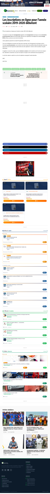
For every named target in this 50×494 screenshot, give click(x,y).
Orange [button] (39, 69)
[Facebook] (2, 470)
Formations (28, 472)
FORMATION (34, 10)
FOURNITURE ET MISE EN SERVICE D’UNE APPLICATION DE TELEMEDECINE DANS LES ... (11, 216)
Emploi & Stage (29, 466)
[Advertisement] (25, 94)
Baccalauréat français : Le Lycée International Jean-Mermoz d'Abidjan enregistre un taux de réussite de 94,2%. (33, 75)
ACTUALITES (10, 10)
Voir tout (44, 179)
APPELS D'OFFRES (22, 10)
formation (44, 34)
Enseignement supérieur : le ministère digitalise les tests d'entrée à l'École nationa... (36, 452)
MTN (4, 38)
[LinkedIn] (5, 470)
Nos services (4, 478)
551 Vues (4, 432)
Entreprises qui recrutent (7, 481)
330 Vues (28, 432)
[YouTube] (8, 470)
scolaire (26, 51)
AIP (6, 26)
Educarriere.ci (6, 491)
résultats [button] (22, 69)
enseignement (17, 34)
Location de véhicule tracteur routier (10, 392)
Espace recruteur (5, 486)
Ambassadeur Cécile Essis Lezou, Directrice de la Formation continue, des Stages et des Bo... (13, 452)
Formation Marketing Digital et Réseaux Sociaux (16, 338)
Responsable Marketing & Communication (14, 284)
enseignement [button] (15, 69)
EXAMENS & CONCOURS (42, 10)
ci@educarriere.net (31, 482)
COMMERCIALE (9, 301)
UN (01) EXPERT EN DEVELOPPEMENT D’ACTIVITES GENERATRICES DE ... (20, 276)
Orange (43, 36)
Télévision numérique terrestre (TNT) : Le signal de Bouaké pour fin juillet (16, 75)
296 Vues (5, 454)
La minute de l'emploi (30, 469)
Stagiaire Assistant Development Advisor (14, 256)
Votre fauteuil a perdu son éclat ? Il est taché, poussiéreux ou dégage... (16, 363)
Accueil (4, 16)
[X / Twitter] (11, 470)
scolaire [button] (34, 69)
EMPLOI (16, 10)
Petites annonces (5, 480)
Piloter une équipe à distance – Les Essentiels (15, 322)
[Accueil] (6, 11)
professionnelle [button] (6, 69)
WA (45, 367)
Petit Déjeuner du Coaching (12, 330)
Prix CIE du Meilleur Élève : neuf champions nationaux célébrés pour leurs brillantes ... (35, 429)
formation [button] (28, 69)
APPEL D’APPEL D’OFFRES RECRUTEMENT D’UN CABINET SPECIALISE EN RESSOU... (12, 195)
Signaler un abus (45, 491)
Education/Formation (13, 16)
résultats (21, 51)
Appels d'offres (29, 467)
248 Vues (28, 454)
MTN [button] (43, 69)
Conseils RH (4, 483)
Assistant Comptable (10, 267)
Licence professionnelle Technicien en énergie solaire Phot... (18, 314)
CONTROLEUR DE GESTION (12, 237)
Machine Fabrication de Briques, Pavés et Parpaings (12, 379)
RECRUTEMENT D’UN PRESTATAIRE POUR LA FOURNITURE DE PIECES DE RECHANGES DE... (34, 195)
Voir (14, 200)
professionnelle (6, 36)
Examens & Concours (30, 470)
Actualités (28, 464)
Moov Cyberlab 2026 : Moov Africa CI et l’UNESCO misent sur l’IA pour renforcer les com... (12, 429)
